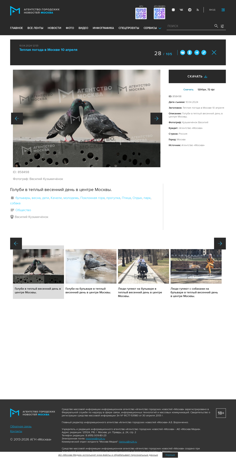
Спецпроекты (129, 28)
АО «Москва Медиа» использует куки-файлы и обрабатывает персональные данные (108, 455)
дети (45, 198)
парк (147, 198)
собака (15, 203)
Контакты (16, 431)
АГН (141, 6)
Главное (16, 28)
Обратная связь (21, 426)
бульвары (22, 198)
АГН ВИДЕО (159, 6)
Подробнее (38, 272)
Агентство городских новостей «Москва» (42, 11)
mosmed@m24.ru (95, 438)
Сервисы (150, 28)
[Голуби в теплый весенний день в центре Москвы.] (86, 118)
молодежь (71, 198)
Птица (126, 198)
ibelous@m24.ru (128, 441)
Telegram (189, 10)
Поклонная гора (92, 198)
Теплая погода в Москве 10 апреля (48, 50)
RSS (197, 10)
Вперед (156, 118)
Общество (23, 210)
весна (36, 198)
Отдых (137, 198)
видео (83, 28)
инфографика (103, 28)
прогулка (113, 198)
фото (70, 28)
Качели (56, 198)
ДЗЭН (173, 10)
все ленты (35, 28)
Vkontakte (181, 10)
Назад (17, 118)
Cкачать (188, 89)
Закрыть (214, 52)
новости (54, 28)
